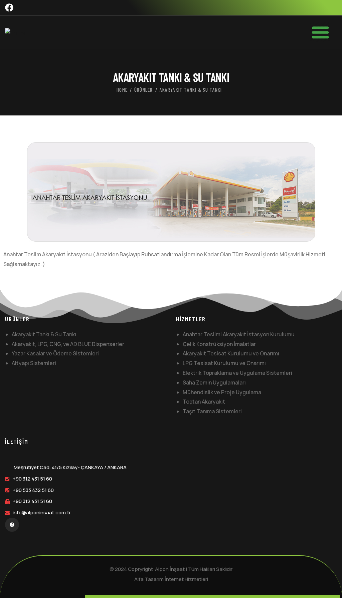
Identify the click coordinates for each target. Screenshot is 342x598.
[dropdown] (323, 32)
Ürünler (143, 90)
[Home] (15, 33)
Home (122, 90)
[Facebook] (9, 7)
